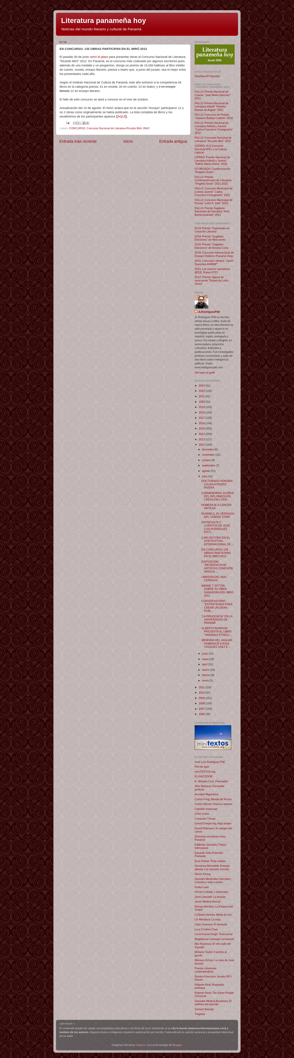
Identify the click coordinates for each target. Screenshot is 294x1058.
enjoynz (140, 1044)
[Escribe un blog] (77, 123)
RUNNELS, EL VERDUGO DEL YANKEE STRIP (217, 515)
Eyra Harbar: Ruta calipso (210, 861)
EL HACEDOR (204, 776)
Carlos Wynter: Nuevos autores (213, 803)
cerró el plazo (99, 57)
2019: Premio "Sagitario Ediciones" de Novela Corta (211, 246)
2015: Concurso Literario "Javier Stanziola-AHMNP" (214, 262)
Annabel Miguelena (206, 794)
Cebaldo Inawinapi (206, 808)
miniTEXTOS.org (205, 771)
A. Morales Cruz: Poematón (211, 781)
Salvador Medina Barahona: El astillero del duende (213, 1002)
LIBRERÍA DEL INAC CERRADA (214, 578)
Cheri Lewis (202, 813)
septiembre (209, 465)
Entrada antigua (173, 141)
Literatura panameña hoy (103, 21)
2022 (202, 390)
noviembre (208, 454)
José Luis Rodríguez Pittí (210, 761)
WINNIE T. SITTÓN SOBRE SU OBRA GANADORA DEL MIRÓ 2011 (217, 590)
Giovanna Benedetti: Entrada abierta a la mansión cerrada (212, 867)
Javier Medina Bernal (207, 901)
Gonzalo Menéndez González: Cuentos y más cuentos (213, 880)
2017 (202, 417)
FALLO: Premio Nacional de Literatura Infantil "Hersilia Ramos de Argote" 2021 (211, 106)
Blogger (177, 1044)
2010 (202, 692)
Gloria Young (202, 873)
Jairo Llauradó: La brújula (210, 896)
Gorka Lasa (202, 887)
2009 (202, 698)
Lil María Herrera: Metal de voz (213, 914)
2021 (202, 396)
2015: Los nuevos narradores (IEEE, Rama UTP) (212, 270)
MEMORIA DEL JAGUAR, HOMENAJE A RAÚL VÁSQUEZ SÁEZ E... (217, 643)
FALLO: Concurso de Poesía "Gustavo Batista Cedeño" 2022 (214, 116)
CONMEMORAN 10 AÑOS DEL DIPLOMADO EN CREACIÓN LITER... (217, 496)
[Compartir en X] (81, 123)
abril (205, 664)
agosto (206, 470)
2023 (202, 385)
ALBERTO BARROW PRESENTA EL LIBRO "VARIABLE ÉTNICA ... (216, 631)
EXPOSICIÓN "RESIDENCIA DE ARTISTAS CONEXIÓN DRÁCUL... (217, 566)
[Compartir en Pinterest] (87, 123)
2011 (202, 687)
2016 (202, 423)
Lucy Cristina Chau (206, 929)
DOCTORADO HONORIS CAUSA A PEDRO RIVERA (217, 484)
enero (206, 680)
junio (205, 653)
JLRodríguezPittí (209, 311)
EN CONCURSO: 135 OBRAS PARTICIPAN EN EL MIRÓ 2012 (216, 553)
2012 (202, 444)
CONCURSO (77, 128)
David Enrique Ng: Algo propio (213, 823)
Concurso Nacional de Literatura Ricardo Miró (114, 128)
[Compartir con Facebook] (84, 123)
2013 (202, 439)
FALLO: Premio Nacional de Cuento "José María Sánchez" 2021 (213, 95)
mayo (205, 659)
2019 (202, 407)
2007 (202, 708)
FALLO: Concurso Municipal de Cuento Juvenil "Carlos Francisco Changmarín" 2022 (213, 192)
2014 (202, 433)
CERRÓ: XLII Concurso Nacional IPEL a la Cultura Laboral (211, 149)
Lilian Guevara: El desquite (211, 924)
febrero (206, 675)
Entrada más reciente (78, 141)
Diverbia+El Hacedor (207, 76)
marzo (206, 669)
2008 (202, 703)
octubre (207, 460)
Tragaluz (200, 1013)
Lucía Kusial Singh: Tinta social (214, 934)
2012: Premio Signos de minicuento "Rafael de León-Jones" (212, 280)
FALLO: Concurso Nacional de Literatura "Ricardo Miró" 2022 (213, 139)
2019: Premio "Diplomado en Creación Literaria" (212, 230)
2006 (202, 714)
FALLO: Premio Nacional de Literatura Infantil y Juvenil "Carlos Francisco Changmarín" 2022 (214, 127)
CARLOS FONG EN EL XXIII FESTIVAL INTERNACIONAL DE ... (217, 541)
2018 (202, 412)
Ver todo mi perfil (205, 372)
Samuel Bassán (204, 1009)
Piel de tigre (202, 766)
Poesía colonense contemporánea (205, 970)
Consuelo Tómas (205, 818)
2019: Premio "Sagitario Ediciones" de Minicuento (210, 238)
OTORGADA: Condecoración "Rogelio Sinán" (212, 170)
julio (205, 476)
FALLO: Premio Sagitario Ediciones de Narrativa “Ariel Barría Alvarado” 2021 (212, 211)
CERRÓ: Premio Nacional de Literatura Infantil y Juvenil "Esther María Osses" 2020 (212, 160)
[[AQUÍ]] (121, 116)
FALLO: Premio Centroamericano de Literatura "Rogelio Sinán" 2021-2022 (213, 180)
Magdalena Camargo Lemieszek (214, 939)
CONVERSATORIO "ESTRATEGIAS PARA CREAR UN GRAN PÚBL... (216, 605)
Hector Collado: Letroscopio (211, 891)
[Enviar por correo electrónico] (74, 123)
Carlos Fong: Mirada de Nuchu (213, 799)
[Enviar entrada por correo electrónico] (67, 122)
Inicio (128, 141)
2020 (202, 401)
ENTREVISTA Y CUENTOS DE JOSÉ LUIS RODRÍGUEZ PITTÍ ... (215, 527)
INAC (146, 128)
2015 (202, 428)
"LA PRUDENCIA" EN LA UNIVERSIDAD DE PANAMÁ (216, 619)
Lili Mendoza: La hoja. (208, 919)
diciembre (208, 449)
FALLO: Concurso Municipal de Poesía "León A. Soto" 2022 (213, 201)
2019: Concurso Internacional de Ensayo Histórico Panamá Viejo (214, 254)
